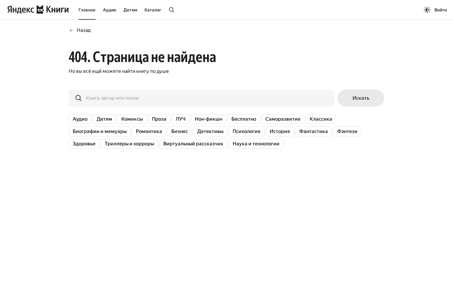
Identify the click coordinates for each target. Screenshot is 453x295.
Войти (441, 9)
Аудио (109, 9)
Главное (87, 9)
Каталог (153, 9)
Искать (361, 98)
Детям (130, 9)
